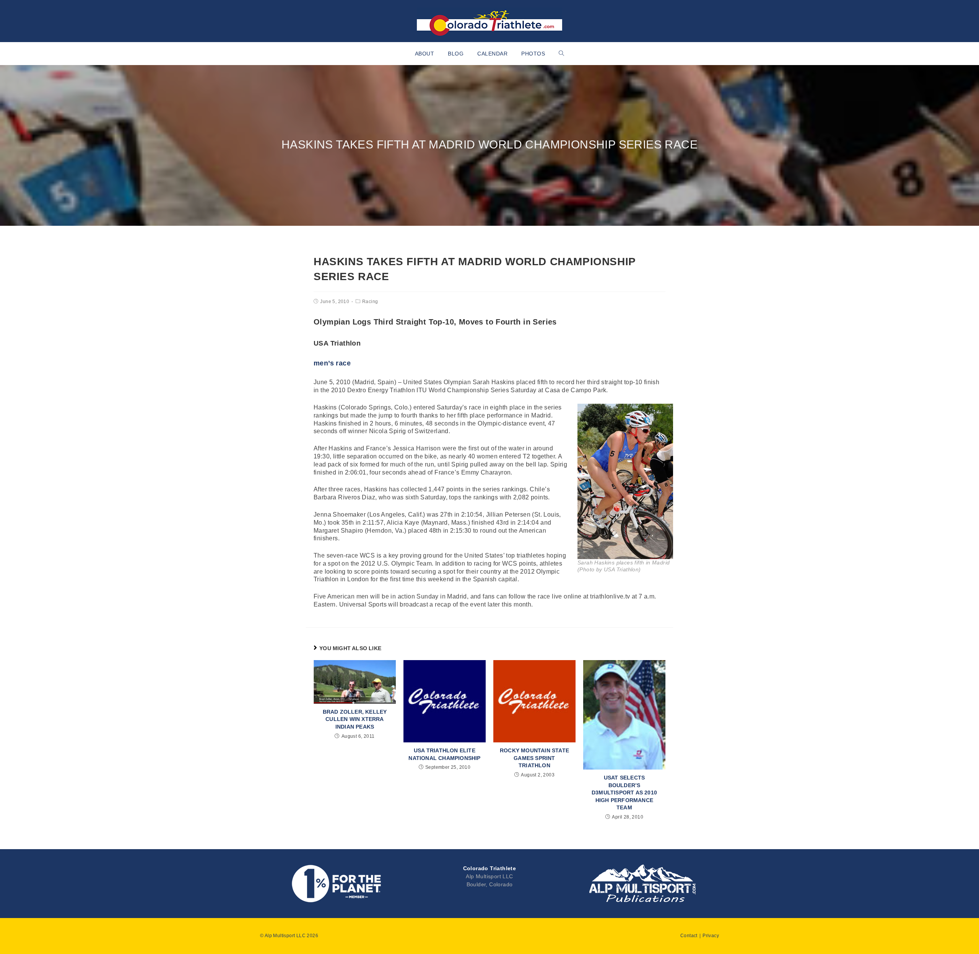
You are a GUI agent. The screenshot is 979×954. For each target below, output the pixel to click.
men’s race (332, 363)
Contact (689, 935)
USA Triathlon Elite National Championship (444, 754)
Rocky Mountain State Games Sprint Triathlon (534, 757)
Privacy (711, 935)
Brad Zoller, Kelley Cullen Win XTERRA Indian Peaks (355, 719)
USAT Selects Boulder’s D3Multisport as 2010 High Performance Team (624, 792)
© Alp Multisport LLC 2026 (289, 935)
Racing (370, 301)
